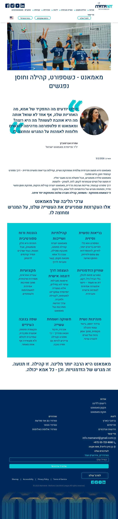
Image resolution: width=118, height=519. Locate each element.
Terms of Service (60, 479)
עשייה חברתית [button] (67, 10)
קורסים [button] (37, 10)
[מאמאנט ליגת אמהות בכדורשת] (104, 5)
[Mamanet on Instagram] (12, 5)
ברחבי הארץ (109, 421)
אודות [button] (92, 10)
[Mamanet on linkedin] (22, 5)
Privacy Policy (43, 479)
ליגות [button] (56, 10)
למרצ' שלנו (84, 18)
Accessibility (28, 479)
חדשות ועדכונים (107, 429)
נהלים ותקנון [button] (81, 10)
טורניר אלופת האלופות (44, 429)
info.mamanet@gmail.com (98, 438)
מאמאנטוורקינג (17, 10)
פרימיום (111, 425)
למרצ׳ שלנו (95, 475)
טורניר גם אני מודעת (46, 421)
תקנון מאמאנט (98, 408)
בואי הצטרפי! (25, 18)
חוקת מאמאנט (98, 412)
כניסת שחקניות (42, 18)
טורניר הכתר (50, 425)
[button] (46, 9)
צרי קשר (91, 14)
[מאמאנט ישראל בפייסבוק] (7, 5)
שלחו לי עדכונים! (59, 466)
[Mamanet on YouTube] (17, 5)
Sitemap (15, 479)
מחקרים (28, 10)
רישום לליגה (99, 403)
